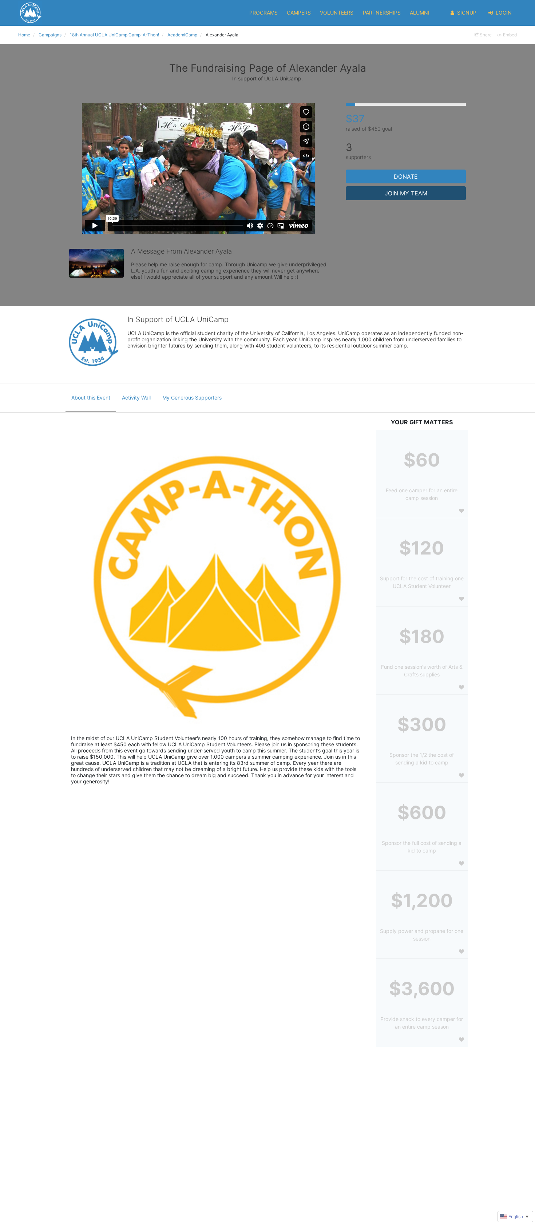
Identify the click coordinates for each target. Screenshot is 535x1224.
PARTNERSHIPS (382, 12)
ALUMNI (419, 12)
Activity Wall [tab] (136, 397)
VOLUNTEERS (336, 12)
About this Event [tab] (90, 397)
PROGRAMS (263, 12)
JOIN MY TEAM (406, 193)
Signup (466, 12)
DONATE (406, 176)
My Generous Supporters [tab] (192, 397)
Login (504, 12)
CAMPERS (299, 12)
